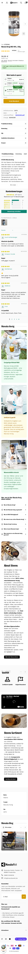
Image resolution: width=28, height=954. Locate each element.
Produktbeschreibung (7, 154)
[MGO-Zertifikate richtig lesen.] (13, 841)
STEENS (5, 44)
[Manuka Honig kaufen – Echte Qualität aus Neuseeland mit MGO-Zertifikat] (9, 866)
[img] (5, 234)
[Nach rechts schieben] (25, 24)
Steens (5, 797)
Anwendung (18, 154)
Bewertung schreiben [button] (14, 211)
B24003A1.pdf (20, 115)
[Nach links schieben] (3, 24)
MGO (5, 834)
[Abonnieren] (24, 896)
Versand (10, 60)
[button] (2, 3)
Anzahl (5, 97)
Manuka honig (8, 805)
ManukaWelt (16, 951)
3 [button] (14, 319)
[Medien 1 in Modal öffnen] (14, 24)
